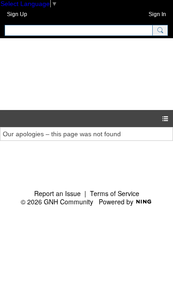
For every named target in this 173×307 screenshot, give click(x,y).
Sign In (157, 14)
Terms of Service (114, 193)
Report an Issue (57, 193)
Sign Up (17, 14)
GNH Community (61, 74)
